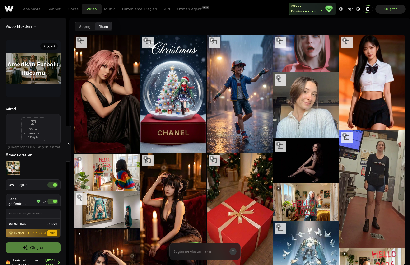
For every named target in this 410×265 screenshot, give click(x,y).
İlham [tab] (103, 26)
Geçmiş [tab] (85, 26)
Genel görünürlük (17, 201)
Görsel (73, 9)
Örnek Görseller (19, 155)
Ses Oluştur (17, 184)
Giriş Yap (391, 9)
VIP (52, 233)
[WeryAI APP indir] (368, 9)
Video (92, 9)
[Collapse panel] (68, 144)
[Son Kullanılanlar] (357, 9)
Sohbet (54, 9)
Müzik (109, 9)
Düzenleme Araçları (139, 9)
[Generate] (233, 251)
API (167, 9)
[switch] (52, 185)
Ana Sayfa (32, 9)
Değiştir (48, 46)
